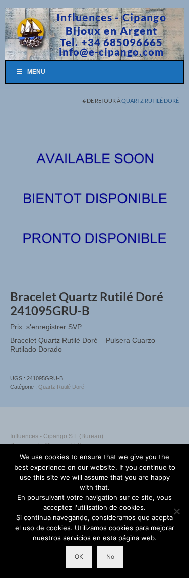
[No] (176, 511)
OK (79, 556)
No (110, 556)
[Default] (94, 200)
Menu (36, 71)
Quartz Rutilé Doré (150, 100)
